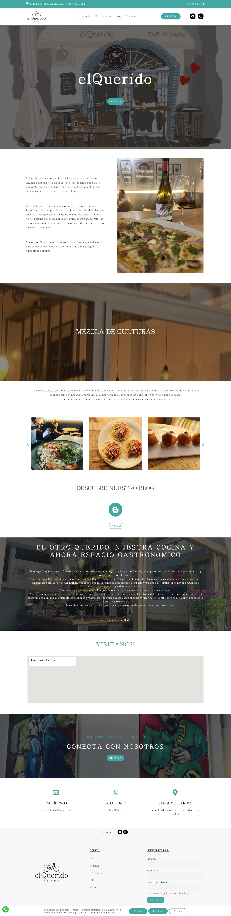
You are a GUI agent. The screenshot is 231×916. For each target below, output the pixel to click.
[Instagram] (201, 16)
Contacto (131, 16)
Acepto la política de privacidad (170, 893)
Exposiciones (103, 16)
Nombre (152, 858)
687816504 (115, 810)
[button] (28, 444)
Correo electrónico (158, 882)
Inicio (73, 16)
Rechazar (158, 911)
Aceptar (138, 911)
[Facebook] (192, 16)
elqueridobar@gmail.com (56, 810)
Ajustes (178, 911)
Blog (118, 16)
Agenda (86, 16)
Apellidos (152, 870)
